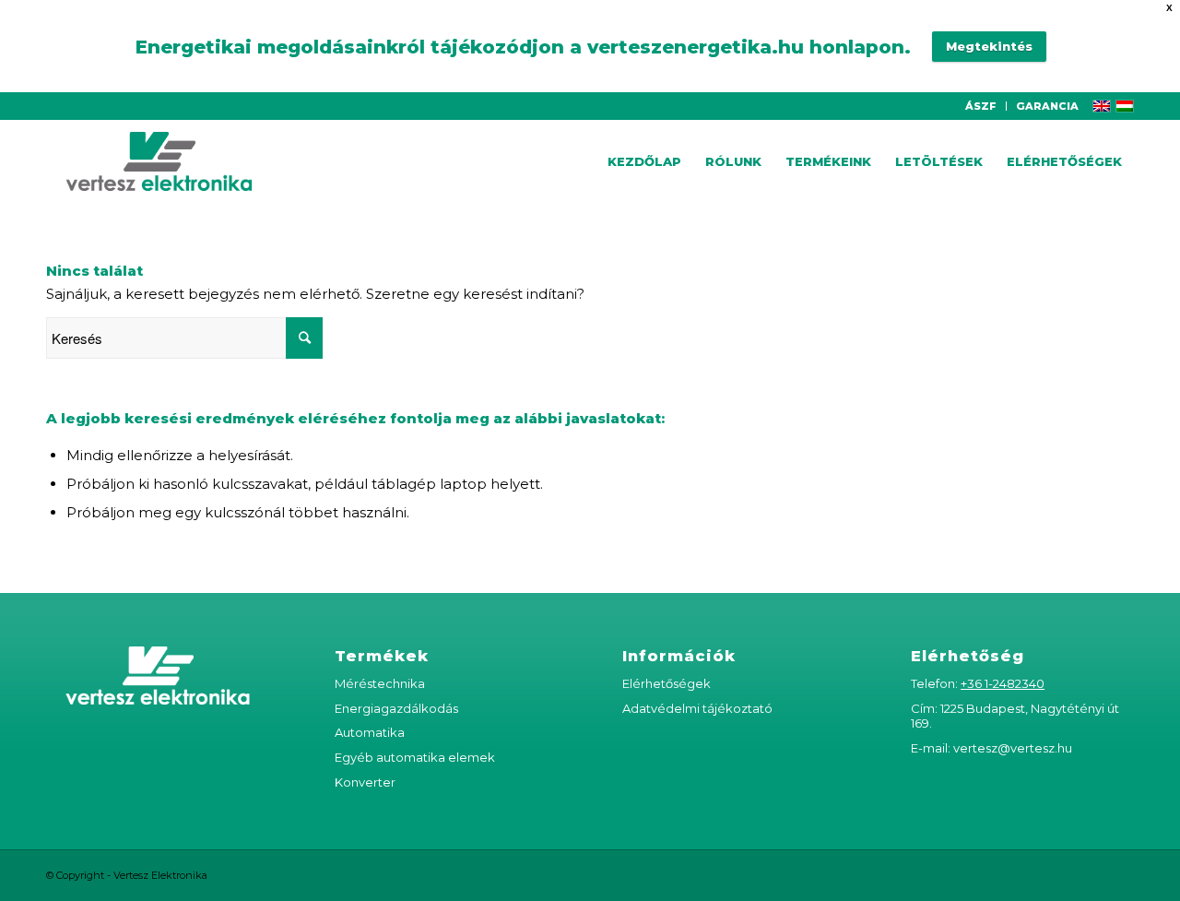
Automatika (370, 732)
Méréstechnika (380, 683)
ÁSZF (981, 106)
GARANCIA (1047, 106)
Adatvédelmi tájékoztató (697, 708)
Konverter (365, 782)
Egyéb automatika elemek (415, 757)
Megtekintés (989, 46)
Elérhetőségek (666, 683)
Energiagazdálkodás (396, 708)
